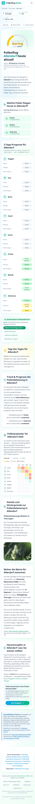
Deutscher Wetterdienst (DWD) (21, 734)
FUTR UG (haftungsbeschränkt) (22, 797)
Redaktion (16, 785)
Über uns (6, 785)
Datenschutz (17, 788)
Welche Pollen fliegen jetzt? (13, 328)
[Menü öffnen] (32, 3)
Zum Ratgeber (16, 703)
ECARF (17, 738)
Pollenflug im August (11, 339)
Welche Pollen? (16, 25)
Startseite (4, 8)
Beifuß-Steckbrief (10, 331)
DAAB (15, 736)
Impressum (27, 785)
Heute (6, 25)
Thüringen (12, 8)
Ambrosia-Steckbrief (11, 335)
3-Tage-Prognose (29, 25)
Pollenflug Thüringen (21, 769)
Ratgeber (27, 781)
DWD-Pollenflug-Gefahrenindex (18, 631)
